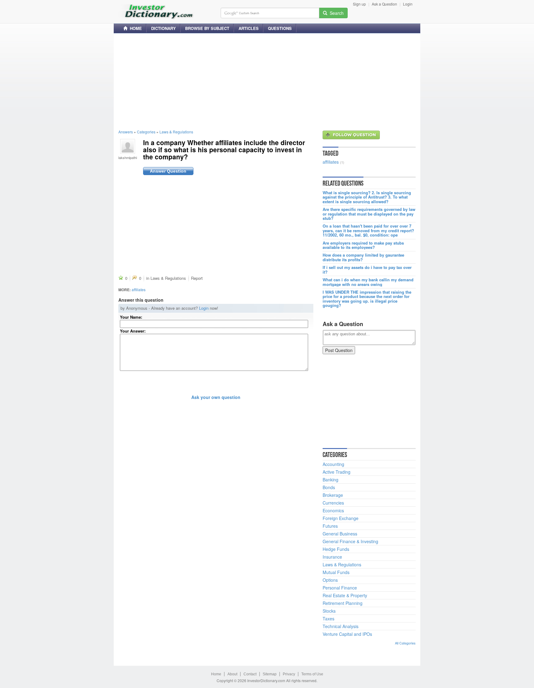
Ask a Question (384, 3)
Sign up (359, 3)
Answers (125, 131)
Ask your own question (215, 397)
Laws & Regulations (176, 131)
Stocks (329, 611)
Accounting (333, 464)
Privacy (289, 674)
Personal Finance (340, 588)
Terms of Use (312, 674)
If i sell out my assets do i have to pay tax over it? (367, 269)
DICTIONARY (163, 28)
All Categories (405, 642)
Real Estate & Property (345, 595)
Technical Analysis (340, 626)
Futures (330, 526)
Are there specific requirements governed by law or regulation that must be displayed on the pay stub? (369, 213)
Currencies (333, 503)
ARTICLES (249, 28)
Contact (250, 674)
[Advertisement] (267, 81)
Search (335, 13)
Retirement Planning (342, 603)
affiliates (139, 289)
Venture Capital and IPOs (347, 634)
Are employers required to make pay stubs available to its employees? (363, 245)
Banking (330, 479)
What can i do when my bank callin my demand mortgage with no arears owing (368, 282)
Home (216, 674)
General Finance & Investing (350, 541)
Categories (146, 131)
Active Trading (336, 472)
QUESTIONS (280, 28)
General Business (340, 534)
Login (408, 3)
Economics (333, 510)
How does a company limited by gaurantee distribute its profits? (363, 257)
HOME (134, 28)
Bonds (329, 487)
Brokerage (333, 495)
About (232, 674)
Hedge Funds (336, 549)
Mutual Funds (336, 572)
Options (330, 580)
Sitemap (270, 674)
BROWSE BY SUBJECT (207, 28)
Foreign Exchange (340, 518)
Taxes (328, 618)
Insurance (332, 557)
